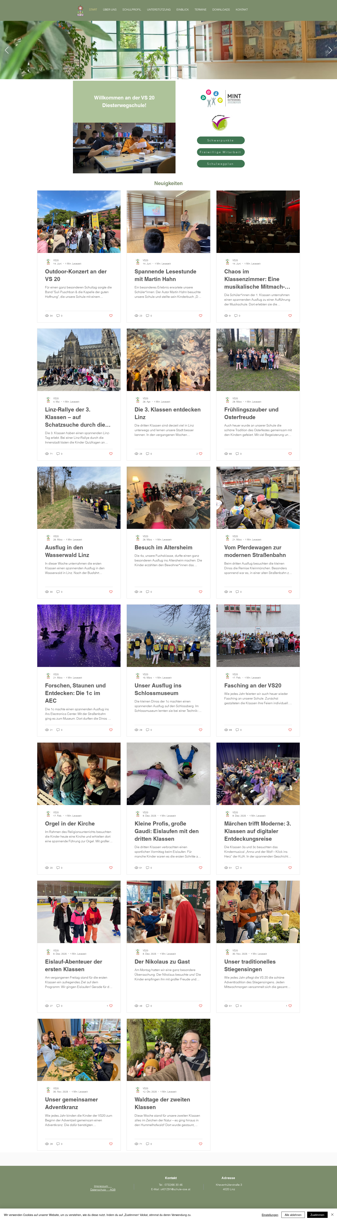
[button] (171, 169)
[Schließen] (332, 1215)
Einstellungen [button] (270, 1215)
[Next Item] (330, 50)
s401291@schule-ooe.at (175, 1189)
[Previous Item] (6, 50)
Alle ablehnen (293, 1215)
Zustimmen (317, 1215)
